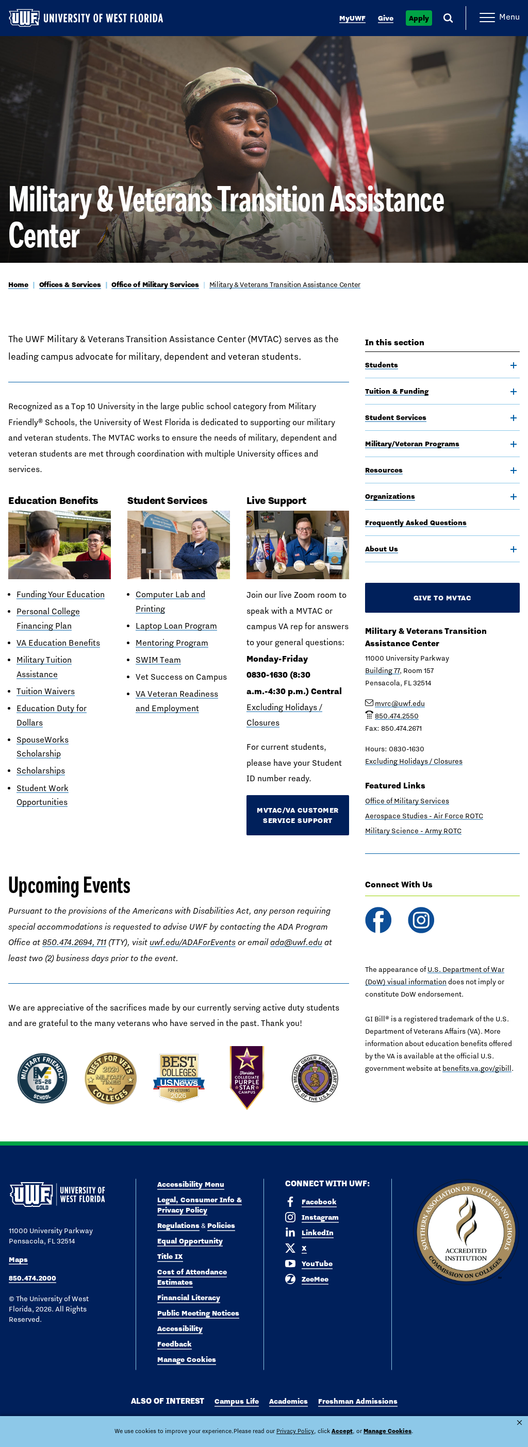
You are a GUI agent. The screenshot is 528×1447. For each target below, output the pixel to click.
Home (18, 284)
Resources (384, 470)
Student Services (395, 417)
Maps (18, 1259)
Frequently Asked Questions (416, 522)
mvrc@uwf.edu (400, 703)
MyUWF (352, 18)
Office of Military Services (155, 284)
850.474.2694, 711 (74, 942)
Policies (221, 1225)
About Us (381, 548)
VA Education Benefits (58, 643)
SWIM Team (158, 660)
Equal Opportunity (190, 1241)
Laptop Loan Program (176, 626)
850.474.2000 (32, 1278)
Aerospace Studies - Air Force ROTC (424, 816)
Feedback (174, 1344)
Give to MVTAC (443, 597)
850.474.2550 (397, 716)
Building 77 (382, 670)
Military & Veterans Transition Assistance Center (285, 284)
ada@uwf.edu (296, 942)
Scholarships (40, 771)
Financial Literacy (188, 1297)
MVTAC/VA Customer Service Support (298, 815)
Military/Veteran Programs (412, 443)
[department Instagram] (421, 920)
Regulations (178, 1225)
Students (381, 364)
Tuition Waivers (45, 691)
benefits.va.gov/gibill (477, 1068)
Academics (288, 1401)
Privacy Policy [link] (295, 1431)
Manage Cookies (186, 1359)
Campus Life (236, 1401)
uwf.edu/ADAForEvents (193, 942)
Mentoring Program (172, 643)
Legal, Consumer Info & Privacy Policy (199, 1205)
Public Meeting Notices (198, 1313)
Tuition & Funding (396, 391)
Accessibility (180, 1328)
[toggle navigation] (513, 365)
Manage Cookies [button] (387, 1431)
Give (385, 18)
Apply (419, 18)
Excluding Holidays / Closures (414, 761)
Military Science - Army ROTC (413, 831)
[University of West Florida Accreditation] (466, 1232)
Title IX (170, 1256)
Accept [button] (342, 1431)
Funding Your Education (60, 594)
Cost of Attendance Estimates (192, 1277)
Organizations (390, 496)
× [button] (519, 1422)
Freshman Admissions (358, 1401)
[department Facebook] (378, 920)
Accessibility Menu (190, 1184)
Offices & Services (70, 284)
